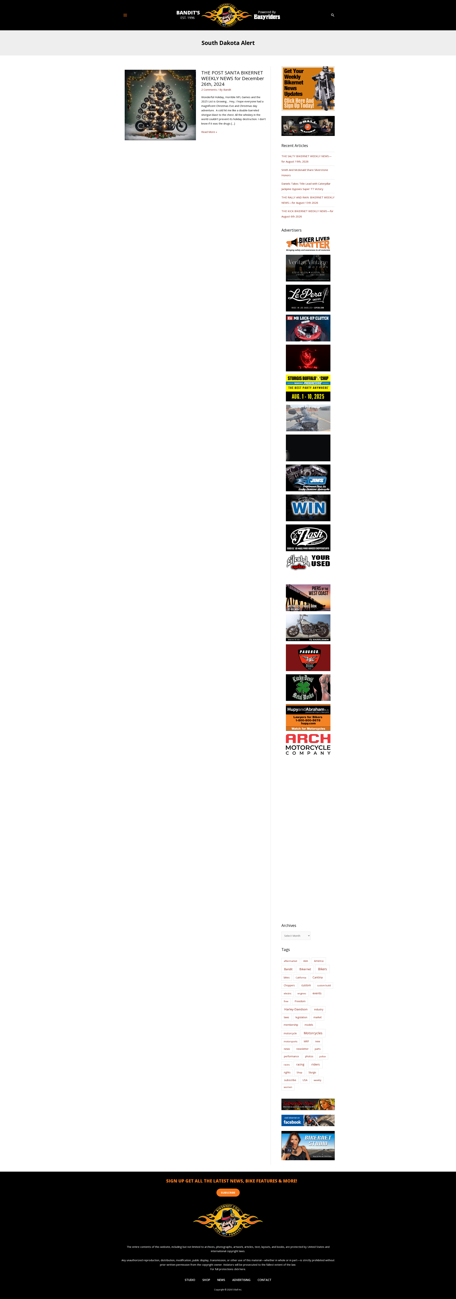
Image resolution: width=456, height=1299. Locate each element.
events (317, 993)
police (322, 1056)
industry (318, 1009)
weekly (317, 1080)
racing (300, 1064)
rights (287, 1072)
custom (306, 985)
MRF (306, 1041)
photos (309, 1056)
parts (318, 1049)
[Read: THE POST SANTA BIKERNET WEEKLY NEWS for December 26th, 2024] (160, 104)
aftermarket (290, 961)
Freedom (300, 1001)
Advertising (241, 1280)
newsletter (302, 1049)
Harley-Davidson (295, 1009)
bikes (287, 977)
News (221, 1280)
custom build (324, 985)
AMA (305, 961)
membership (291, 1024)
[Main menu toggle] (125, 15)
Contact (264, 1280)
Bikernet (305, 969)
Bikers (322, 969)
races (287, 1064)
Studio (190, 1280)
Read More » (209, 132)
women (288, 1087)
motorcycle (290, 1033)
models (309, 1024)
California (301, 977)
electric (287, 993)
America (318, 961)
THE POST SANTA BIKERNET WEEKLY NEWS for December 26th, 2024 (232, 78)
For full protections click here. (228, 1269)
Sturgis (312, 1072)
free (286, 1001)
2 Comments (209, 89)
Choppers (289, 985)
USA (305, 1080)
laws (286, 1017)
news (287, 1049)
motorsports (290, 1041)
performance (291, 1056)
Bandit (288, 969)
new (317, 1041)
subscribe (290, 1080)
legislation (301, 1017)
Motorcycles (313, 1033)
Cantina (318, 977)
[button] (333, 15)
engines (301, 993)
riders (315, 1064)
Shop (299, 1072)
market (318, 1017)
